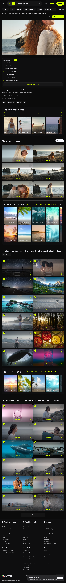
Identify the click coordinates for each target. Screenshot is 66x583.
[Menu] (3, 3)
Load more (33, 515)
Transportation (5, 539)
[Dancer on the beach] (17, 153)
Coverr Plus (46, 552)
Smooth (25, 535)
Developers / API (47, 554)
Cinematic (25, 533)
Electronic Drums (27, 526)
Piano (24, 531)
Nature (3, 524)
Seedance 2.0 (26, 554)
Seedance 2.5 (26, 550)
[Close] (61, 109)
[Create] (9, 3)
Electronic (25, 537)
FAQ (45, 559)
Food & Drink (5, 535)
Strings (24, 541)
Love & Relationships (7, 529)
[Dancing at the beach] (17, 171)
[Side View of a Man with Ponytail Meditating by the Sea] (17, 431)
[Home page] (8, 576)
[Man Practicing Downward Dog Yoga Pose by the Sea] (17, 502)
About (45, 550)
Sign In (60, 3)
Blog (45, 556)
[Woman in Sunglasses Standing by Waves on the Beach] (17, 321)
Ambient (25, 539)
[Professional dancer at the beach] (17, 189)
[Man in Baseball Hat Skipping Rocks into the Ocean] (17, 339)
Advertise (46, 561)
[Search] (13, 3)
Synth (24, 524)
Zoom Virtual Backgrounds (8, 543)
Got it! (60, 578)
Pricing (52, 3)
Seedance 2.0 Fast (27, 559)
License (19, 575)
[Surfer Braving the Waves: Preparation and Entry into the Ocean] (48, 303)
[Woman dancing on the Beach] (48, 189)
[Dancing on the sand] (48, 153)
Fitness (3, 531)
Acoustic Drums (26, 543)
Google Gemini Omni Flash (29, 563)
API (46, 3)
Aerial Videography (6, 533)
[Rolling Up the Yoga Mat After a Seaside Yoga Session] (48, 431)
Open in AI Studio (34, 84)
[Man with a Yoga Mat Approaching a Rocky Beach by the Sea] (48, 467)
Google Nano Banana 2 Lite (29, 556)
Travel (3, 537)
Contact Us (46, 563)
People (3, 526)
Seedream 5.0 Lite (27, 567)
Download (56, 17)
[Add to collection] (45, 16)
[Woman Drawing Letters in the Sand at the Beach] (48, 267)
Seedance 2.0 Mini (27, 561)
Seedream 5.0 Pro (27, 565)
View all (61, 9)
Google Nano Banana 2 (28, 552)
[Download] (30, 160)
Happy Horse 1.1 (26, 569)
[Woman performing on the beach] (48, 171)
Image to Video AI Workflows (8, 552)
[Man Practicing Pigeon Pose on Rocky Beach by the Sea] (48, 502)
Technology (4, 541)
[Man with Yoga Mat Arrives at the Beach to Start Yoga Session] (17, 467)
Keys (24, 529)
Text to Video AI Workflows (8, 550)
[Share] (49, 16)
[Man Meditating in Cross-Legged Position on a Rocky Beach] (48, 413)
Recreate (17, 160)
